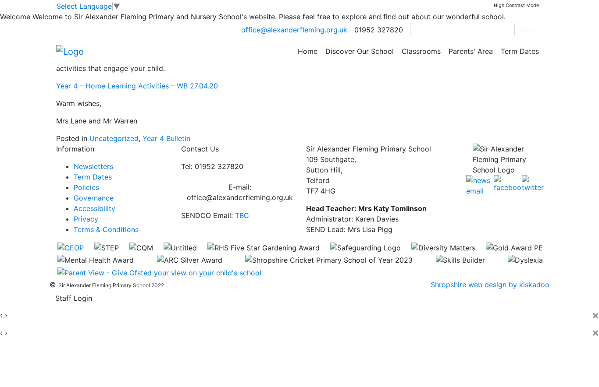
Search (529, 29)
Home (307, 51)
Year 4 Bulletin (166, 138)
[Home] (70, 51)
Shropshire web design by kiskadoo (490, 284)
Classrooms (421, 51)
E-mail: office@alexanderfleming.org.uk (240, 192)
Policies (86, 187)
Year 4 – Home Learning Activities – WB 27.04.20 (137, 85)
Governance (94, 198)
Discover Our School (359, 51)
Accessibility (94, 208)
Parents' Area (471, 51)
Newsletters (93, 166)
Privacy (86, 219)
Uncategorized (114, 138)
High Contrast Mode (516, 5)
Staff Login (73, 298)
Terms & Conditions (106, 229)
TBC (242, 215)
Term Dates (520, 51)
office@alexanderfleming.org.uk (294, 29)
